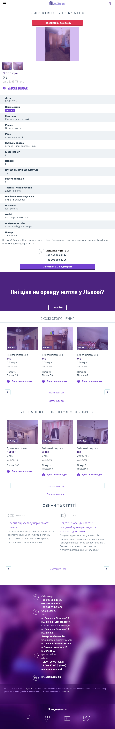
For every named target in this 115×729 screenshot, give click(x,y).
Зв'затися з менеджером (57, 266)
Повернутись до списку (57, 22)
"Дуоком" (30, 688)
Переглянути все (55, 392)
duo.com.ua (64, 691)
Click (4, 4)
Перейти (57, 307)
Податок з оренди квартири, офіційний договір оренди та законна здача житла (78, 527)
